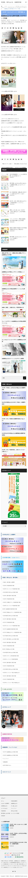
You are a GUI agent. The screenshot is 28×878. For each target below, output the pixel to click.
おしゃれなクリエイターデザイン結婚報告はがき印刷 (14, 340)
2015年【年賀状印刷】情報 (8, 665)
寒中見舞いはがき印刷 (5, 813)
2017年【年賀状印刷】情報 (8, 622)
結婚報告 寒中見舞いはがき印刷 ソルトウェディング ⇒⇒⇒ (14, 151)
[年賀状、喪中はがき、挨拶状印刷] (11, 2)
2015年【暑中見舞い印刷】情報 (9, 662)
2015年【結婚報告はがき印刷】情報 (10, 755)
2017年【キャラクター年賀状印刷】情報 (11, 625)
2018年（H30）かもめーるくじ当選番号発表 (18, 825)
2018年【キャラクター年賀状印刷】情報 (11, 605)
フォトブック (6, 758)
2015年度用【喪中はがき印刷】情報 (10, 669)
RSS (15, 871)
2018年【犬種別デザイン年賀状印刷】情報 (11, 602)
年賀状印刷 (3, 810)
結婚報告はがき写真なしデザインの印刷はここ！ (13, 271)
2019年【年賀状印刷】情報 (8, 585)
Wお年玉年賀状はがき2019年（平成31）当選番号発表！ (13, 403)
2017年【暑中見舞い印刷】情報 (9, 619)
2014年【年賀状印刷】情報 (8, 679)
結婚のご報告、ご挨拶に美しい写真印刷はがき (13, 307)
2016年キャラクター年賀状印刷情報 (10, 659)
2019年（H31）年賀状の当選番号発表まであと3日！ (13, 419)
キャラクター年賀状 (15, 813)
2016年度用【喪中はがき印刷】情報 (10, 652)
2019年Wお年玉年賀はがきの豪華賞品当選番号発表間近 (13, 434)
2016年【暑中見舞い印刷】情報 (9, 642)
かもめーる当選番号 (5, 803)
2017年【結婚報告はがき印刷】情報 (10, 751)
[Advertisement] (12, 784)
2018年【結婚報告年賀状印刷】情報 (9, 609)
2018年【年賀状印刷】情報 (8, 598)
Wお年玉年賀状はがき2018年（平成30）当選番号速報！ (18, 843)
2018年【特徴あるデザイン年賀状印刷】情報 (12, 612)
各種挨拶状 (5, 762)
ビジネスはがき (4, 808)
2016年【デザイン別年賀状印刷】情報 (11, 655)
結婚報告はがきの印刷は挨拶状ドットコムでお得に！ (13, 289)
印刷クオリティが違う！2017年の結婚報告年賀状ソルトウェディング (7, 164)
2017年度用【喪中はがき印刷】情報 (10, 635)
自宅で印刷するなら (7, 765)
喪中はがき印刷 (14, 810)
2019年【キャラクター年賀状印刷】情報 (11, 588)
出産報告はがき (4, 805)
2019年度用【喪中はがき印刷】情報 (10, 592)
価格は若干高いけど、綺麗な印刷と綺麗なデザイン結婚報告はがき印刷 (14, 253)
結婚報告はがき (14, 803)
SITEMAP (3, 815)
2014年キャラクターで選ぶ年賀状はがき (11, 682)
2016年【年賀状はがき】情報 (8, 649)
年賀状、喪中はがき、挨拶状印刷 (12, 876)
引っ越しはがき (14, 805)
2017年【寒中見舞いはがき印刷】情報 (11, 639)
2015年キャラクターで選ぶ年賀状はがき (11, 672)
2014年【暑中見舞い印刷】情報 (9, 675)
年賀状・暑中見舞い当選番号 (9, 582)
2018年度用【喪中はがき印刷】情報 (10, 615)
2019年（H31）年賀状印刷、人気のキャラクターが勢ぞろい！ (13, 450)
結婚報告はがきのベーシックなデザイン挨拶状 (13, 358)
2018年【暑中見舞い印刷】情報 (9, 595)
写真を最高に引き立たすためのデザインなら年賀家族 (20, 164)
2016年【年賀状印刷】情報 (8, 645)
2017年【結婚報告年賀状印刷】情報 (10, 629)
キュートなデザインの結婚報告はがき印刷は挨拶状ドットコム (14, 322)
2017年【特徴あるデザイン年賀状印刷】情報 (13, 21)
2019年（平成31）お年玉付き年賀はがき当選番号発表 (13, 388)
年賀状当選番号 (14, 801)
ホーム (2, 801)
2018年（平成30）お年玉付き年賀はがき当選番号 (18, 834)
